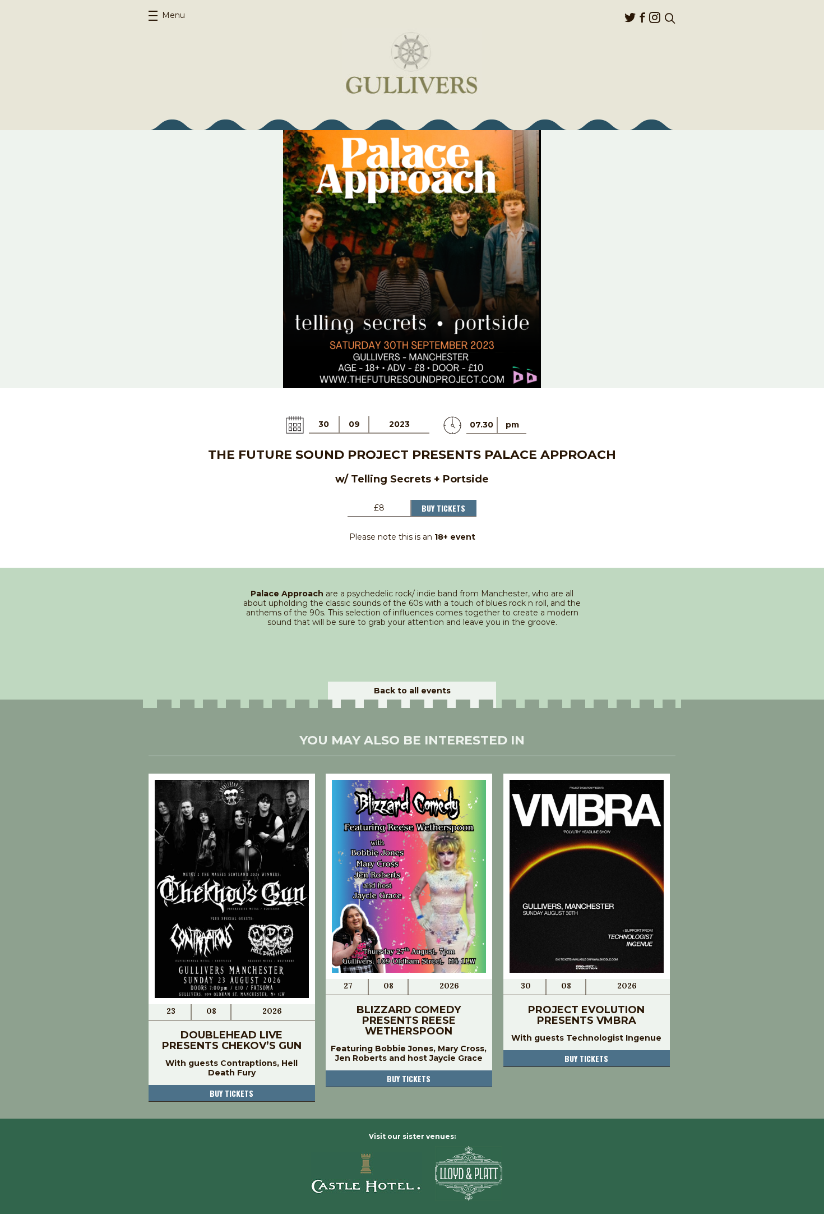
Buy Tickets (443, 508)
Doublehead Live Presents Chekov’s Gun (232, 1040)
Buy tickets (231, 1093)
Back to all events (412, 691)
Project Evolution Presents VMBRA (586, 1015)
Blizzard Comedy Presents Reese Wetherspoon (409, 1020)
